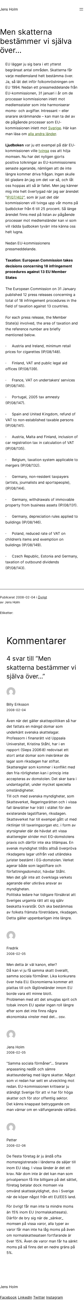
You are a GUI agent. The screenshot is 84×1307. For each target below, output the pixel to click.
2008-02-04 (16, 710)
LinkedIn (25, 1297)
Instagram (54, 1297)
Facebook (8, 1297)
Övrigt (42, 597)
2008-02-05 (16, 954)
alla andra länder (42, 134)
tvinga (44, 150)
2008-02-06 (16, 1145)
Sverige (54, 128)
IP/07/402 (15, 197)
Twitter (39, 1297)
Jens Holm (9, 9)
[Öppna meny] (81, 9)
